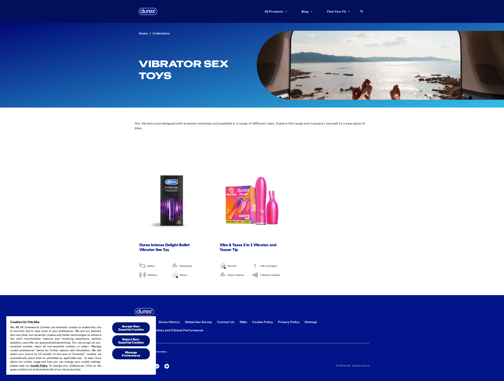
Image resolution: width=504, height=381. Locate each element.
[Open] (361, 11)
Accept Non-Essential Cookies (131, 327)
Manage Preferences (131, 353)
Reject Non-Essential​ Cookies (131, 340)
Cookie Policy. (39, 365)
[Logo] (148, 11)
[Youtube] (166, 366)
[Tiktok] (156, 366)
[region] (81, 345)
